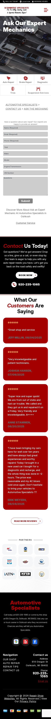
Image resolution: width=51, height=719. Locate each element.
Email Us (43, 681)
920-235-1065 (21, 615)
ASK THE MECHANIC (36, 108)
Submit (25, 201)
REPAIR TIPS (10, 666)
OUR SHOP (9, 659)
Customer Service (25, 223)
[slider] (13, 322)
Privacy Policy (28, 701)
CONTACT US (13, 108)
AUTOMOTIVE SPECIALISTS (21, 104)
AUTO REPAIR (11, 663)
